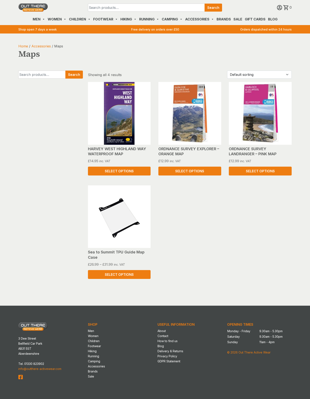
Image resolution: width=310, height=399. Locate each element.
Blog (273, 19)
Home (23, 46)
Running (147, 19)
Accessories (197, 19)
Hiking (126, 19)
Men (36, 19)
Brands (224, 19)
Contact (163, 336)
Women (55, 19)
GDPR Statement (169, 361)
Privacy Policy (167, 356)
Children (77, 19)
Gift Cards (255, 19)
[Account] (280, 7)
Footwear (103, 19)
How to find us (168, 341)
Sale (237, 19)
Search (213, 7)
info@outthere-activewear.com (39, 369)
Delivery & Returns (170, 351)
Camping (170, 19)
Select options (119, 171)
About (162, 331)
